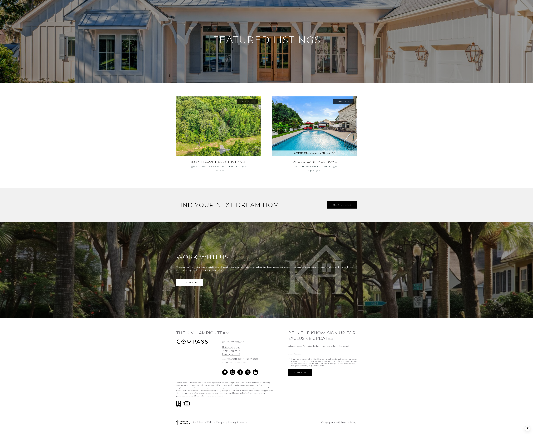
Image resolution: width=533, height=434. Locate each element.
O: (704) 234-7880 (231, 350)
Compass (232, 383)
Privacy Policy (318, 366)
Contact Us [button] (189, 283)
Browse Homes (342, 205)
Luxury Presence (237, 422)
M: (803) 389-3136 (231, 347)
